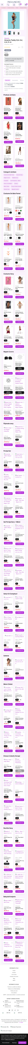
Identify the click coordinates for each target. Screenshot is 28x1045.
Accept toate (22, 1042)
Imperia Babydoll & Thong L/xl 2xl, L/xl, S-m (8, 929)
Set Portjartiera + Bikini (15, 180)
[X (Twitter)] (18, 1010)
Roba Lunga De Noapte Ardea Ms (7, 438)
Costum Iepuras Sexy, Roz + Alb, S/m (8, 289)
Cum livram (14, 974)
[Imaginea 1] (5, 33)
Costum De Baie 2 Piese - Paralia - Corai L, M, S (7, 260)
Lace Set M (6, 642)
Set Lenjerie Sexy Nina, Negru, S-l (7, 159)
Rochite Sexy (7, 189)
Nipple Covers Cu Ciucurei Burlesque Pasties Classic (19, 388)
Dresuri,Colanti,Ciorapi (16, 186)
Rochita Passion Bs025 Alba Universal (7, 859)
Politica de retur (14, 990)
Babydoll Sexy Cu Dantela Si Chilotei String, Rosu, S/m (19, 952)
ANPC (14, 980)
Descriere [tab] (7, 80)
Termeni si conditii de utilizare (14, 986)
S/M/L (6, 113)
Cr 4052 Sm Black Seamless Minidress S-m (19, 883)
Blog (14, 978)
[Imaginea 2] (10, 33)
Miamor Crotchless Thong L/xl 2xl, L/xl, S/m (8, 742)
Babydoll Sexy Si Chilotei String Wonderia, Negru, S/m (19, 438)
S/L (5, 162)
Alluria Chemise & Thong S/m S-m (7, 952)
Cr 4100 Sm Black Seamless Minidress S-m (8, 883)
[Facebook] (9, 1010)
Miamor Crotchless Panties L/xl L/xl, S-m (19, 719)
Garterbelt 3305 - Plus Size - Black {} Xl (19, 508)
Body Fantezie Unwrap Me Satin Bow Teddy (7, 134)
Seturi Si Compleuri (8, 183)
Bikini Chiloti (6, 186)
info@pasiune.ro (19, 1006)
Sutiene (16, 183)
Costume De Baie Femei (9, 174)
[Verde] (21, 211)
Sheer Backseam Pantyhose (18, 767)
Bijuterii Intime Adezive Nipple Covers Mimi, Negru (8, 388)
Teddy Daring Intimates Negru (18, 135)
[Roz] (19, 211)
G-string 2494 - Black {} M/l (7, 719)
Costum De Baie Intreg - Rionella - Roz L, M (19, 260)
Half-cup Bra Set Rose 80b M (18, 643)
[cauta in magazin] (8, 4)
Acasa (14, 970)
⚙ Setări (21, 1022)
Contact (14, 972)
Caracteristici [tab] (15, 80)
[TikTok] (15, 1010)
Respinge (14, 1042)
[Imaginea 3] (14, 33)
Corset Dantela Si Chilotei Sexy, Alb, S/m (8, 485)
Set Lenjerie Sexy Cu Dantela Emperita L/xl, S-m (19, 535)
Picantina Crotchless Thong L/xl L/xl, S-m (19, 742)
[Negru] (7, 861)
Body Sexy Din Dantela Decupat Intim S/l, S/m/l (7, 109)
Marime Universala (20, 368)
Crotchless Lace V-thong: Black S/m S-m (8, 696)
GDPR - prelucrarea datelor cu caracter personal (14, 994)
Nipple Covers (7, 177)
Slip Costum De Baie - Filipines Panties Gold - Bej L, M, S (19, 235)
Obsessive (6, 38)
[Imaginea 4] (19, 33)
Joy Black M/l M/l (18, 623)
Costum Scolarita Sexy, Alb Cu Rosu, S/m (8, 338)
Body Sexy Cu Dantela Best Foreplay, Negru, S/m (18, 110)
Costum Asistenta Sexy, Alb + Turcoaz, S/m (19, 313)
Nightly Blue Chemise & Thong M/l (19, 908)
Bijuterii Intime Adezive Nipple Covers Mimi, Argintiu (18, 365)
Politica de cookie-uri (9, 1039)
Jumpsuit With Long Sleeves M (19, 861)
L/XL (17, 465)
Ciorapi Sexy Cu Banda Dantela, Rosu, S (7, 815)
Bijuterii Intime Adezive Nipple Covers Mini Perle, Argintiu (8, 413)
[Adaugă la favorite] (22, 47)
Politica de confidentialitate (14, 988)
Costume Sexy (19, 174)
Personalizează (5, 1042)
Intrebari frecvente (14, 976)
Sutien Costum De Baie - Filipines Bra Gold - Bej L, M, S (8, 235)
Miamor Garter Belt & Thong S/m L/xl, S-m (8, 557)
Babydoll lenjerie (15, 189)
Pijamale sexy (15, 177)
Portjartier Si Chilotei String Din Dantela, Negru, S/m (8, 508)
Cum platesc (14, 992)
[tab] (14, 4)
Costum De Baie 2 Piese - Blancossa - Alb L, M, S (8, 210)
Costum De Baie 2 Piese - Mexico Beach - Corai (19, 208)
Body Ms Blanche (19, 159)
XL (16, 511)
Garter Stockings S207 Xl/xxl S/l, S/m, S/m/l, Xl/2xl (8, 791)
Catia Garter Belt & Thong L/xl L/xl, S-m (19, 462)
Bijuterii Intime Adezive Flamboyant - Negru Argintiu (19, 413)
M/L (5, 465)
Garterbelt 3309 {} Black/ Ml (8, 462)
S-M (6, 54)
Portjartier (6, 180)
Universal (6, 863)
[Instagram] (12, 1010)
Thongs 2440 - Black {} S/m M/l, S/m (18, 696)
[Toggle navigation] (2, 4)
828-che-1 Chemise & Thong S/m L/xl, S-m (19, 929)
